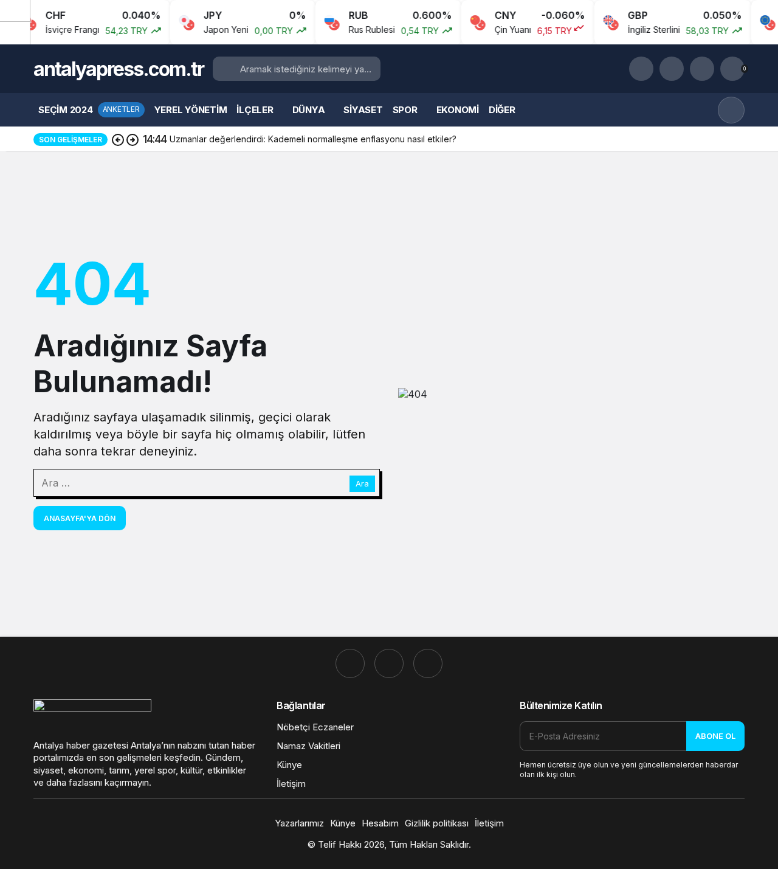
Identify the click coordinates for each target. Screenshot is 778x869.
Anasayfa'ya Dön (79, 518)
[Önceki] (15, 11)
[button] (671, 69)
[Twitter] (427, 663)
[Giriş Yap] (702, 69)
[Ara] (641, 69)
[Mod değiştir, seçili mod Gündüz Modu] (731, 110)
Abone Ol (715, 736)
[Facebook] (389, 663)
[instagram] (350, 663)
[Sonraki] (15, 32)
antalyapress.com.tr (118, 69)
